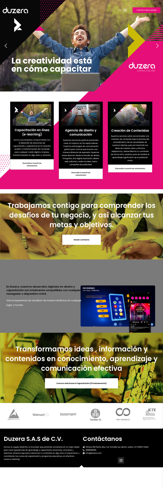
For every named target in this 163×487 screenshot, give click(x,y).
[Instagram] (121, 460)
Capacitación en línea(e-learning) (32, 132)
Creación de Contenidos (130, 130)
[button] (32, 164)
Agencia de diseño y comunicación (81, 132)
